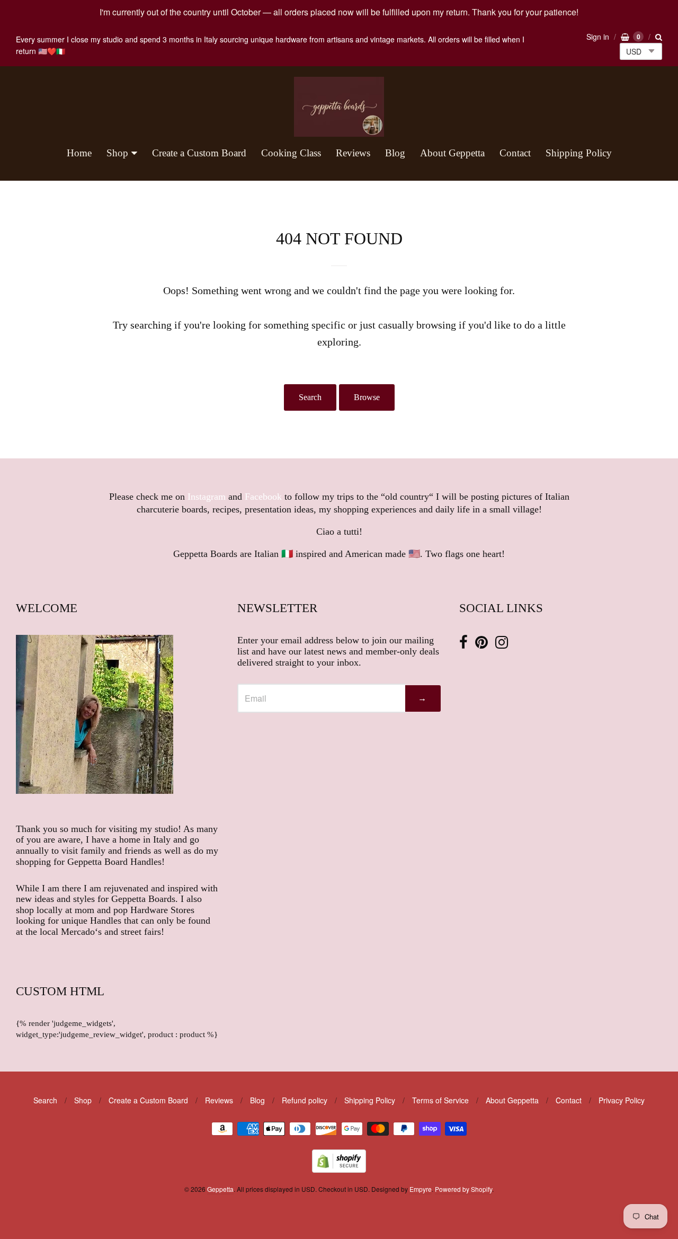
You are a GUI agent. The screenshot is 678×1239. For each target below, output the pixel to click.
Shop (117, 152)
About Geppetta (452, 152)
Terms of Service (440, 1100)
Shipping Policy (579, 152)
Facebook (263, 496)
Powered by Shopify (463, 1188)
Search (310, 397)
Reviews (353, 152)
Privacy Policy (622, 1100)
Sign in (597, 36)
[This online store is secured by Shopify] (339, 1169)
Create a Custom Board (199, 152)
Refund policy (304, 1100)
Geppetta (220, 1188)
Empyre (420, 1188)
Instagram (207, 496)
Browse (367, 397)
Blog (395, 152)
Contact (515, 152)
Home (79, 152)
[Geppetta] (339, 107)
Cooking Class (291, 152)
